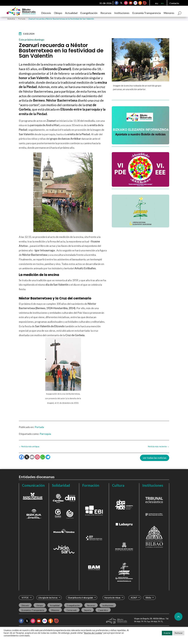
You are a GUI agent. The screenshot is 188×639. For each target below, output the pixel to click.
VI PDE (25, 597)
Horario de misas (112, 597)
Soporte (87, 610)
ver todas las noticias (154, 457)
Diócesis (46, 13)
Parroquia (45, 433)
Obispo (58, 13)
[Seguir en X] (121, 3)
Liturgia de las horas (48, 597)
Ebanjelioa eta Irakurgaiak (80, 597)
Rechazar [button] (179, 633)
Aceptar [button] (167, 633)
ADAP (134, 597)
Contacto (174, 3)
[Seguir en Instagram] (126, 3)
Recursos (105, 13)
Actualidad (71, 13)
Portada (39, 427)
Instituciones (121, 13)
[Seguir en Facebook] (116, 3)
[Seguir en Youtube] (130, 3)
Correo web (72, 610)
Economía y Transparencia (33, 610)
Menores (169, 13)
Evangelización (89, 13)
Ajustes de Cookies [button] (93, 633)
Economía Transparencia (146, 13)
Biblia (148, 597)
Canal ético (103, 610)
